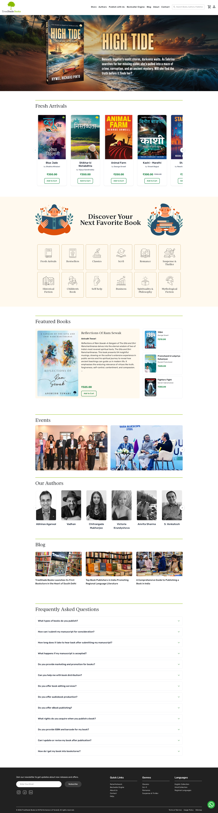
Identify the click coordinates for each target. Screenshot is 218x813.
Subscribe (73, 784)
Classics (145, 784)
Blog (149, 7)
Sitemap (199, 810)
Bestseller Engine (136, 7)
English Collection (182, 784)
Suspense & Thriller (150, 793)
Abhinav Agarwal (46, 524)
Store (94, 7)
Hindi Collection (181, 787)
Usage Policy (189, 810)
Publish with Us (117, 7)
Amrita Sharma (147, 524)
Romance (146, 790)
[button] (106, 88)
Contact (165, 7)
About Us (114, 790)
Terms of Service (175, 810)
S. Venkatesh (172, 524)
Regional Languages (183, 790)
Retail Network (116, 784)
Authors (103, 7)
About (156, 7)
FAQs (112, 796)
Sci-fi (144, 787)
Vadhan (71, 524)
